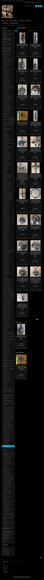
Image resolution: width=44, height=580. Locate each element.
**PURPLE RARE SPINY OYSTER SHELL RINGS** (8, 404)
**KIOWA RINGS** (5, 265)
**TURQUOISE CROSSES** (7, 107)
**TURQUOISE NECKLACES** (7, 484)
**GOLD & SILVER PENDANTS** (8, 197)
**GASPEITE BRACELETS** (7, 183)
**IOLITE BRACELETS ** (6, 243)
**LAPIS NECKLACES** (6, 78)
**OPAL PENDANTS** (6, 93)
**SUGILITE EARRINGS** (7, 459)
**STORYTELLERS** (5, 540)
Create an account (21, 0)
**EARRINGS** (5, 179)
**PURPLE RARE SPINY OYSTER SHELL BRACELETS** (8, 395)
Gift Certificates (10, 0)
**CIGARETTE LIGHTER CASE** (8, 60)
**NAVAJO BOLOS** (6, 312)
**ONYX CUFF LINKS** (6, 349)
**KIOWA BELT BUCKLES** (7, 259)
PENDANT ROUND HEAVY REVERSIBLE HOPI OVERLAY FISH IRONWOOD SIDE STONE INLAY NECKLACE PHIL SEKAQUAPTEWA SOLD (35, 280)
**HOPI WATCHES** (6, 241)
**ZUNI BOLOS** (5, 498)
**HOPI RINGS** (5, 239)
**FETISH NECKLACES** (6, 181)
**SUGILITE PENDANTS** (7, 463)
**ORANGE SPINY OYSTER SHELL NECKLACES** (8, 366)
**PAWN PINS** (5, 382)
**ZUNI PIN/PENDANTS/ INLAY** (8, 513)
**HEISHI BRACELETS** (6, 219)
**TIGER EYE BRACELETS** (7, 468)
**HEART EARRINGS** (6, 71)
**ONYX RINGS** (5, 355)
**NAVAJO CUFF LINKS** (6, 317)
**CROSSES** (5, 170)
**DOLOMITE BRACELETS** (7, 177)
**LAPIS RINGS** (5, 277)
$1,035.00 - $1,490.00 (5, 551)
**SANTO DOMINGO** (6, 422)
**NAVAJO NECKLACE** (6, 323)
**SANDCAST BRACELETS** (7, 409)
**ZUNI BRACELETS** (6, 500)
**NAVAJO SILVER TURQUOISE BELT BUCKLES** (8, 340)
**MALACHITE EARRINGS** (7, 281)
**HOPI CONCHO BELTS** (7, 230)
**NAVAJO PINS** (5, 328)
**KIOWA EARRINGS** (6, 263)
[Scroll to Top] (41, 557)
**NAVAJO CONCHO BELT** (7, 82)
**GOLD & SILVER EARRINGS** (7, 194)
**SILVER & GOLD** (6, 431)
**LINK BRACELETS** (6, 80)
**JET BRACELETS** (6, 254)
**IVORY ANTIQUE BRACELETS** (8, 250)
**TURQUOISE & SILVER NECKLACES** (6, 471)
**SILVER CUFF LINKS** (6, 438)
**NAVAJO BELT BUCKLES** (7, 310)
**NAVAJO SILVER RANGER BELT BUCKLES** (8, 335)
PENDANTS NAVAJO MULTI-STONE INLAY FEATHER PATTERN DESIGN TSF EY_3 (35, 45)
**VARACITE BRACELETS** (7, 493)
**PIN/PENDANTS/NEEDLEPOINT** (8, 391)
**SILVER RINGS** (6, 451)
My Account (13, 0)
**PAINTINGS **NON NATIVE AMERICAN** (6, 34)
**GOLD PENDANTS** (6, 212)
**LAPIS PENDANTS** (6, 274)
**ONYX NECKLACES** (6, 353)
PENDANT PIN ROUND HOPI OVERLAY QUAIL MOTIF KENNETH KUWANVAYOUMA (35, 227)
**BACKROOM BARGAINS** (6, 30)
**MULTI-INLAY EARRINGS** (7, 303)
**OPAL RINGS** (5, 358)
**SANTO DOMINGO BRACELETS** (8, 413)
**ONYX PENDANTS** (6, 89)
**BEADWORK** (4, 36)
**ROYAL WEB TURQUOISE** (7, 98)
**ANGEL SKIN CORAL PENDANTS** (8, 123)
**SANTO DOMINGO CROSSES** (8, 415)
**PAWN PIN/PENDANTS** (7, 380)
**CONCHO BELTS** (6, 148)
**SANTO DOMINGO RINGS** (7, 420)
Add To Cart (23, 54)
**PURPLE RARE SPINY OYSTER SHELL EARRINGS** (8, 398)
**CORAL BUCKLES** (6, 154)
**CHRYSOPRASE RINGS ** (7, 139)
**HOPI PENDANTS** (6, 237)
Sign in (17, 0)
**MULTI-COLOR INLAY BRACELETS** (8, 292)
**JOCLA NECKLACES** (6, 76)
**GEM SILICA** (5, 190)
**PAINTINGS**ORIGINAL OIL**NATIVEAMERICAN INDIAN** (6, 529)
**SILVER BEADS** (6, 102)
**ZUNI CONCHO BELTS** (7, 502)
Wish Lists (35, 2)
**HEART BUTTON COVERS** (7, 69)
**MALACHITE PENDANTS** (7, 283)
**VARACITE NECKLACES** (7, 109)
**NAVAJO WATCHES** (6, 342)
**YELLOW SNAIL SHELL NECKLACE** (7, 114)
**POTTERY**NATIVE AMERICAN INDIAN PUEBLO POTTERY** (6, 538)
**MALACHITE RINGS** (6, 285)
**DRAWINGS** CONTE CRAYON (5, 42)
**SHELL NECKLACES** (6, 100)
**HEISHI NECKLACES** (6, 223)
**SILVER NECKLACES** (6, 444)
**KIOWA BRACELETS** (6, 261)
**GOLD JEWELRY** (6, 208)
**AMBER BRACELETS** (6, 53)
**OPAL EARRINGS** (6, 91)
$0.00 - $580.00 (4, 547)
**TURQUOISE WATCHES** (7, 491)
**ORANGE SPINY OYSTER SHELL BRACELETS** (8, 361)
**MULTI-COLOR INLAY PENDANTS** (8, 297)
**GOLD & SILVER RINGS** (7, 199)
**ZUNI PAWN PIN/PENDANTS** (8, 509)
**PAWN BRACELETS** (6, 371)
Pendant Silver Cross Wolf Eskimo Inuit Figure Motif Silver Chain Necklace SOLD (22, 201)
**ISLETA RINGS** (5, 248)
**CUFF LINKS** (5, 172)
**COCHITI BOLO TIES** (6, 62)
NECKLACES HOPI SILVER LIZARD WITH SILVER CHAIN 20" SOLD (35, 71)
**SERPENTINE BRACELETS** (7, 424)
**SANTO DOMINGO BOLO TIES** (8, 411)
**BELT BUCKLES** (6, 130)
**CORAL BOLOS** (6, 150)
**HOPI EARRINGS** (6, 232)
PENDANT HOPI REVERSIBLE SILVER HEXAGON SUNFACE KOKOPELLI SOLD (22, 97)
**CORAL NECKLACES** (6, 161)
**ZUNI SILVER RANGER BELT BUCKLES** (7, 524)
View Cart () (40, 2)
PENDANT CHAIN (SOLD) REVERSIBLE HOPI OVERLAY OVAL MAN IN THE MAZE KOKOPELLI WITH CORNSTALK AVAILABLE (22, 306)
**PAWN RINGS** (5, 384)
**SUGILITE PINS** (6, 465)
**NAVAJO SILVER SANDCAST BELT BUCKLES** (8, 337)
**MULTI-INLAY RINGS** (6, 308)
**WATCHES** (5, 495)
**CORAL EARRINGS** (6, 159)
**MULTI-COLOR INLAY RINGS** (8, 299)
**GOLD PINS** (5, 214)
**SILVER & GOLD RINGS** (7, 429)
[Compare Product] (39, 6)
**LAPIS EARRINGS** (6, 272)
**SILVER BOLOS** (6, 433)
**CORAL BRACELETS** (6, 152)
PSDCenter (29, 577)
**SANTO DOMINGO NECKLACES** (8, 418)
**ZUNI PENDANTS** (6, 511)
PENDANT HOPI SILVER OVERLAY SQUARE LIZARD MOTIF (22, 71)
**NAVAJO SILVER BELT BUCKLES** (8, 332)
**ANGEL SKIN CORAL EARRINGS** (8, 119)
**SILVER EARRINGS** (6, 440)
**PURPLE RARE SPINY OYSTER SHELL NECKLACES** (8, 401)
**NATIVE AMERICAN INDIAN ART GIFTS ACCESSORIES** (6, 48)
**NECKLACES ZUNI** (6, 344)
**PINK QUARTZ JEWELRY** (7, 96)
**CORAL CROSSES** (6, 157)
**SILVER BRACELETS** (6, 435)
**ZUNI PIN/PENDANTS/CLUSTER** (8, 515)
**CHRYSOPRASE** (6, 141)
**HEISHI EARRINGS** (6, 221)
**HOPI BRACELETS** (6, 228)
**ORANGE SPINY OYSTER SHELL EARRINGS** (8, 364)
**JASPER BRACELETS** (7, 252)
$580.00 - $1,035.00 (5, 549)
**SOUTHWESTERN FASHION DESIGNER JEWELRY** (6, 535)
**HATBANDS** (5, 67)
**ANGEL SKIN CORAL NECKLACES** (8, 121)
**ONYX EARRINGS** (6, 351)
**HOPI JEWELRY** (6, 234)
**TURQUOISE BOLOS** (6, 473)
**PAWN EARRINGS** (6, 375)
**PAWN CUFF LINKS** (6, 373)
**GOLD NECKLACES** (6, 210)
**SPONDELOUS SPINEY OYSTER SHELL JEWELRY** (8, 454)
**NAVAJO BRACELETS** (7, 314)
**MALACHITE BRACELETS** (7, 279)
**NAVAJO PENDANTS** (6, 325)
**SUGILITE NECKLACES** (7, 461)
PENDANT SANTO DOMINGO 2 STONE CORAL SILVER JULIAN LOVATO (22, 45)
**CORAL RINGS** (6, 168)
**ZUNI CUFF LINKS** (6, 504)
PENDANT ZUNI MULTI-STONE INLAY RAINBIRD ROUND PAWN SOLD (35, 97)
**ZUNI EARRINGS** (6, 506)
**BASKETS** (4, 32)
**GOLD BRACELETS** (6, 203)
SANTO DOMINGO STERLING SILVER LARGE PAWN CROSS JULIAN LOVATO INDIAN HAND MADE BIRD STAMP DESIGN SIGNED (35, 176)
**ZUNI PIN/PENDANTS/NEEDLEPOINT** (8, 517)
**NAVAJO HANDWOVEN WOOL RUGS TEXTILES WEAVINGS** (7, 532)
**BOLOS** (4, 132)
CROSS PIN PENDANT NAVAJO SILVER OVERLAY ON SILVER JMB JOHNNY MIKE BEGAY (22, 123)
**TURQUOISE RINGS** (6, 489)
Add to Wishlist (19, 56)
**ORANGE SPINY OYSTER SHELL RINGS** (8, 369)
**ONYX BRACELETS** (6, 347)
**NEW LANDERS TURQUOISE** (8, 87)
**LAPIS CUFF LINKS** (6, 270)
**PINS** (4, 393)
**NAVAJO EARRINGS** (6, 319)
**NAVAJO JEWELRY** (6, 321)
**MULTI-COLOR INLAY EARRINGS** (8, 294)
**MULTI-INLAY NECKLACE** (7, 305)
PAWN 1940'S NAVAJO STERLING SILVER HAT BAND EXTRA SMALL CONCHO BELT (35, 201)
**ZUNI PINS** (5, 519)
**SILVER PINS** (5, 449)
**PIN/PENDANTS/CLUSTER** (7, 389)
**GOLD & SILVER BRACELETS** (8, 192)
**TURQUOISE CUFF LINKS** (7, 480)
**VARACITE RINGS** (6, 111)
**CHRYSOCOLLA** (6, 137)
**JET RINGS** (5, 257)
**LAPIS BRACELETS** (6, 268)
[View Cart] (41, 6)
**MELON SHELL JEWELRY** (7, 288)
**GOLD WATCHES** (6, 217)
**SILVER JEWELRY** (6, 442)
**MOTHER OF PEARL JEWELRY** (8, 290)
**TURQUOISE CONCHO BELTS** (8, 478)
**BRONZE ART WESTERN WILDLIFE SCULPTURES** (6, 39)
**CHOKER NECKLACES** (7, 58)
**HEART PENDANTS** (6, 73)
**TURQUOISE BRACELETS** (7, 475)
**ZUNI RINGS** (5, 521)
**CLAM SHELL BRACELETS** (7, 143)
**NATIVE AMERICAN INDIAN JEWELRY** (10, 25)
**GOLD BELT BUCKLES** (7, 201)
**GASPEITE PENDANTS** (7, 188)
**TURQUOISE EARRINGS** (7, 482)
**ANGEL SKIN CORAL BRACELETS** (8, 117)
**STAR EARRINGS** (6, 104)
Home (3, 25)
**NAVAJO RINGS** (6, 330)
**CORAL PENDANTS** (6, 163)
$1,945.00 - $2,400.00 (5, 554)
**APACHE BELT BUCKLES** (7, 128)
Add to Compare (25, 56)
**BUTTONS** (5, 56)
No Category (4, 542)
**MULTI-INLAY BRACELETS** (7, 301)
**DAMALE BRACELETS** (7, 174)
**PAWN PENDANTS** (6, 378)
